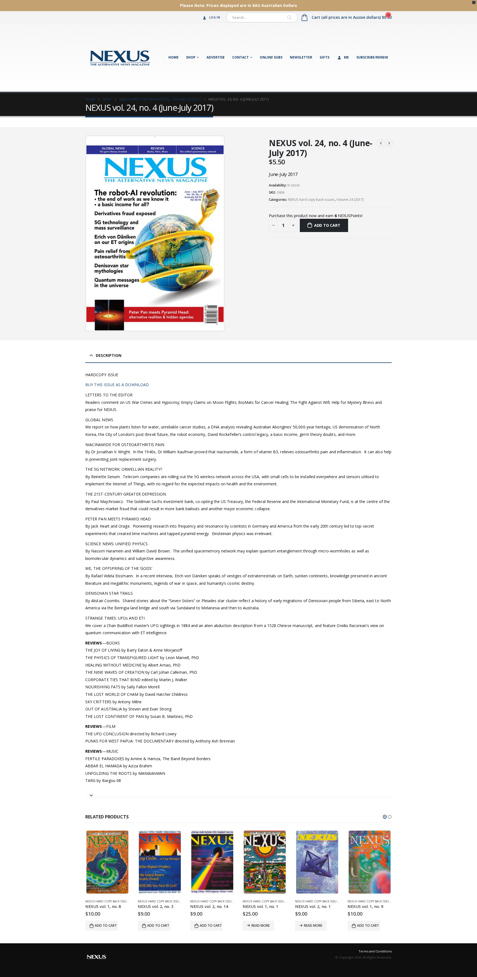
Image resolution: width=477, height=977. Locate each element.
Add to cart (327, 225)
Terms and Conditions (375, 951)
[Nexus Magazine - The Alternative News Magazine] (119, 57)
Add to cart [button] (106, 925)
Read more (208, 925)
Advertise (215, 57)
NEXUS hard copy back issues (311, 199)
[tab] (238, 793)
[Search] (289, 17)
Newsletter (301, 57)
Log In (214, 17)
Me (346, 57)
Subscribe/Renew (372, 57)
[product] (107, 862)
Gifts (324, 57)
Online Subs (271, 57)
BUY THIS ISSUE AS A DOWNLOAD (117, 384)
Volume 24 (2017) (350, 199)
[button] (384, 816)
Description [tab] (108, 355)
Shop (190, 57)
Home (173, 57)
